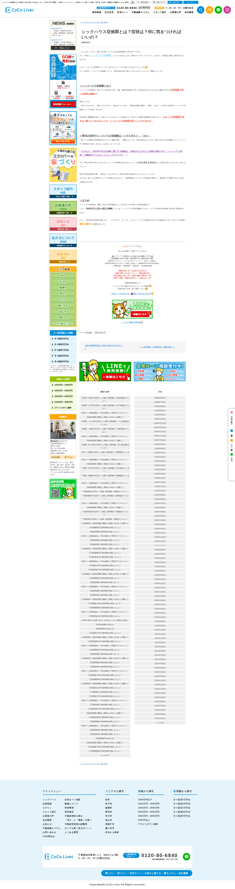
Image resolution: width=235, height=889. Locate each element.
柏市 (63, 275)
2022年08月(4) (160, 600)
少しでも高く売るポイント (78, 828)
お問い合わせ (232, 419)
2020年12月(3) (160, 685)
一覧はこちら (64, 48)
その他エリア (63, 323)
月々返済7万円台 (61, 350)
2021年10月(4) (160, 642)
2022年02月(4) (160, 626)
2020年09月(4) (160, 697)
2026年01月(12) (160, 427)
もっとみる (105, 755)
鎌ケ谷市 (63, 305)
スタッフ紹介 (160, 12)
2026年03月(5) (160, 419)
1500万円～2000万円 (63, 390)
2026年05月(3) (160, 411)
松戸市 (63, 281)
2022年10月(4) (160, 592)
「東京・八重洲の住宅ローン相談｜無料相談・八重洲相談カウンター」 (104, 453)
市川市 (63, 299)
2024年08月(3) (160, 499)
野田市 (63, 293)
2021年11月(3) (160, 638)
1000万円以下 (145, 799)
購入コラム (170, 873)
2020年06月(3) (160, 710)
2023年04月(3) (160, 567)
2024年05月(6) (160, 512)
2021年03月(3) (160, 672)
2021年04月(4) (160, 668)
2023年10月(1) (160, 541)
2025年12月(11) (160, 432)
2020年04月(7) (160, 718)
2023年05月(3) (160, 562)
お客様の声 (175, 12)
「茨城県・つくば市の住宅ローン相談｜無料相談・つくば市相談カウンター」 (104, 423)
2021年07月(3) (160, 655)
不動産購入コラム (141, 12)
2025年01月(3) (160, 478)
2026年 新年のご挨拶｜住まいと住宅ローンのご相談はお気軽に (105, 620)
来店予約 (232, 433)
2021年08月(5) (160, 651)
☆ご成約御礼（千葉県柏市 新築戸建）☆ (157, 347)
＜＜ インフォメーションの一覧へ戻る (93, 22)
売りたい (122, 873)
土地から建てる (152, 873)
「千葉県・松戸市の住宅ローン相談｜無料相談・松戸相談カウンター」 (104, 469)
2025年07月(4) (160, 453)
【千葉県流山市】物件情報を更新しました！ (105, 557)
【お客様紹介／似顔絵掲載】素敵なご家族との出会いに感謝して (105, 523)
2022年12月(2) (160, 583)
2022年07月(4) (160, 604)
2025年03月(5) (160, 470)
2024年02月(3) (160, 524)
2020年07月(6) (160, 706)
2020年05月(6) (160, 714)
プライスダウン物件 (63, 408)
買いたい (110, 873)
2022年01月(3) (160, 630)
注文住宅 (109, 12)
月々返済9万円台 (61, 361)
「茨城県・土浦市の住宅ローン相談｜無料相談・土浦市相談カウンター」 (104, 430)
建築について (71, 803)
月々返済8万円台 (61, 356)
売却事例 (69, 808)
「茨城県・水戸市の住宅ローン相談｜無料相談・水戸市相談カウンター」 (104, 407)
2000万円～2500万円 (63, 396)
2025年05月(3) (160, 461)
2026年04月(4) (160, 415)
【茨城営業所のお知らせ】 (105, 629)
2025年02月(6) (160, 474)
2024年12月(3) (160, 482)
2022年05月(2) (160, 613)
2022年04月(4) (160, 617)
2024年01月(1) (160, 529)
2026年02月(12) (160, 423)
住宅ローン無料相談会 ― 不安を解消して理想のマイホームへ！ (105, 413)
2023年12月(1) (160, 533)
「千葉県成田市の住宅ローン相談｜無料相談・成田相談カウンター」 (105, 497)
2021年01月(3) (160, 680)
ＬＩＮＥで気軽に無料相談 (131, 322)
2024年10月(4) (160, 491)
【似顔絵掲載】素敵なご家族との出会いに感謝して (105, 417)
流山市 (63, 311)
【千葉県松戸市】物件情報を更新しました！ (105, 565)
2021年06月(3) (160, 659)
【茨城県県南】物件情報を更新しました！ (104, 532)
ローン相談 (232, 445)
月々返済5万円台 (61, 339)
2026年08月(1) (160, 398)
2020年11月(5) (160, 689)
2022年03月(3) (160, 621)
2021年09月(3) (160, 647)
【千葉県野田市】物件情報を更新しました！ (105, 528)
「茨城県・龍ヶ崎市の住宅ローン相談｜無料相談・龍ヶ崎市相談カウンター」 (104, 446)
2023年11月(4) (160, 537)
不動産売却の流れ (74, 816)
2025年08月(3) (160, 448)
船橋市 (63, 287)
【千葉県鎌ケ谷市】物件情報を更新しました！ (105, 603)
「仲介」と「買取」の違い (78, 820)
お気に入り (160, 2)
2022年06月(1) (160, 609)
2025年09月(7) (160, 444)
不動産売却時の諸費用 (76, 824)
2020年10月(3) (160, 693)
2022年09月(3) (160, 596)
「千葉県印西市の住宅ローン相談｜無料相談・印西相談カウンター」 (105, 513)
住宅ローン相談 (73, 799)
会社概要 (189, 12)
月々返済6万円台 (61, 344)
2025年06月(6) (160, 457)
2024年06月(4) (160, 508)
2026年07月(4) (160, 402)
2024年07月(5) (160, 503)
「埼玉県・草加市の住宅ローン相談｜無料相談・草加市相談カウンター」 (104, 399)
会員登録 (47, 803)
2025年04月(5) (160, 465)
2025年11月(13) (160, 436)
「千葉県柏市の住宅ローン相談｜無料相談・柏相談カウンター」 (105, 491)
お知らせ (47, 824)
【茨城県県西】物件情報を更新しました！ (104, 540)
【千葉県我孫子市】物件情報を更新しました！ (105, 570)
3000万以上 (144, 820)
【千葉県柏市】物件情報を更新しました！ (104, 692)
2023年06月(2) (160, 558)
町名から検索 (112, 832)
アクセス (69, 457)
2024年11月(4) (160, 486)
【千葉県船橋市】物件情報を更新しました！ (105, 553)
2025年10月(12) (160, 440)
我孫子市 (63, 317)
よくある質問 (71, 832)
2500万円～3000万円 (63, 402)
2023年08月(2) (160, 550)
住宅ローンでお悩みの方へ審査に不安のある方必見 (131, 294)
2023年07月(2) (160, 554)
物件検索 (96, 12)
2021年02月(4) (160, 676)
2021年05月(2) (160, 664)
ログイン (47, 808)
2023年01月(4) (160, 579)
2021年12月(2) (160, 634)
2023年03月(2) (160, 571)
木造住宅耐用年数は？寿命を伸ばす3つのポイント (104, 346)
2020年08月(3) (160, 701)
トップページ (49, 799)
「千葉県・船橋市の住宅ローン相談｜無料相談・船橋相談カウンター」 (104, 477)
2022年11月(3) (160, 588)
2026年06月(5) (160, 406)
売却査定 (69, 812)
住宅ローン (122, 12)
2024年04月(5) (160, 516)
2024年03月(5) (160, 520)
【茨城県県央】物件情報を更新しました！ (104, 544)
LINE (232, 459)
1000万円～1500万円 (63, 385)
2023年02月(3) (160, 575)
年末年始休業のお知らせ (105, 624)
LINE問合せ (49, 836)
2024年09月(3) (160, 495)
